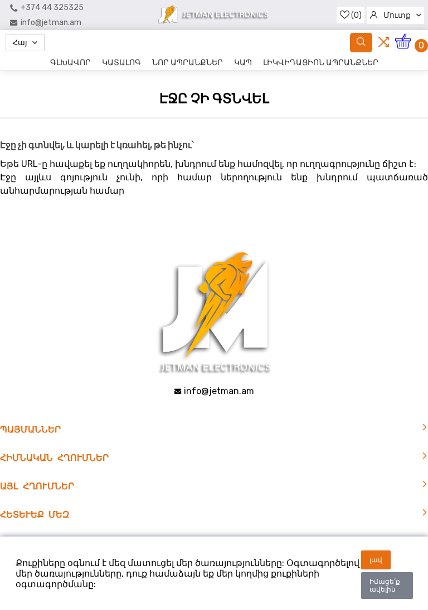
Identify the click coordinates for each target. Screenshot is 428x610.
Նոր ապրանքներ (187, 62)
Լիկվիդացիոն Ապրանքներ (320, 62)
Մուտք (397, 15)
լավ (375, 560)
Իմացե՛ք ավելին (384, 585)
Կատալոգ (121, 62)
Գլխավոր (70, 62)
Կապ (243, 62)
